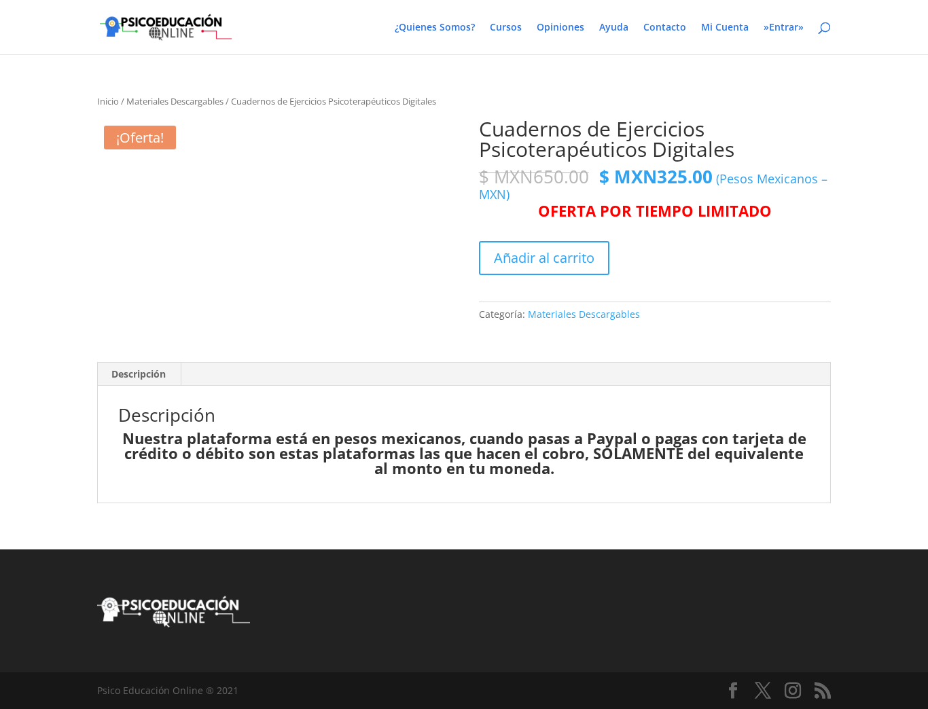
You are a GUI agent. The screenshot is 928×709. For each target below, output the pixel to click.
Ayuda (613, 27)
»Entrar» (784, 27)
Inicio (108, 101)
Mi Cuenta (725, 27)
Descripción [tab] (138, 373)
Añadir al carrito (544, 258)
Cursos (506, 27)
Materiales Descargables (175, 101)
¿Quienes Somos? (435, 27)
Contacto (664, 27)
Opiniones (560, 27)
